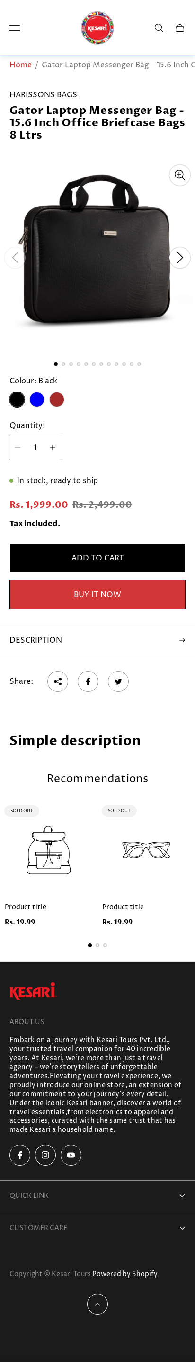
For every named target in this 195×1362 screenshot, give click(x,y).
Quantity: (27, 425)
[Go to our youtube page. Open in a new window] (71, 1155)
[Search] (159, 28)
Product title (25, 907)
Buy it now (97, 594)
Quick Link (29, 1195)
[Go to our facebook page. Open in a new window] (19, 1155)
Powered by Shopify (125, 1273)
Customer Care (38, 1227)
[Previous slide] (15, 257)
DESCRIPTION (35, 640)
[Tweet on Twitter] (118, 681)
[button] (56, 364)
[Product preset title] (49, 850)
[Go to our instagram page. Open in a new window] (45, 1155)
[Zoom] (179, 175)
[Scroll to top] (97, 1304)
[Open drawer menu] (14, 28)
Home (20, 65)
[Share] (57, 681)
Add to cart (97, 558)
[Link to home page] (33, 992)
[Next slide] (179, 257)
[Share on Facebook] (88, 681)
